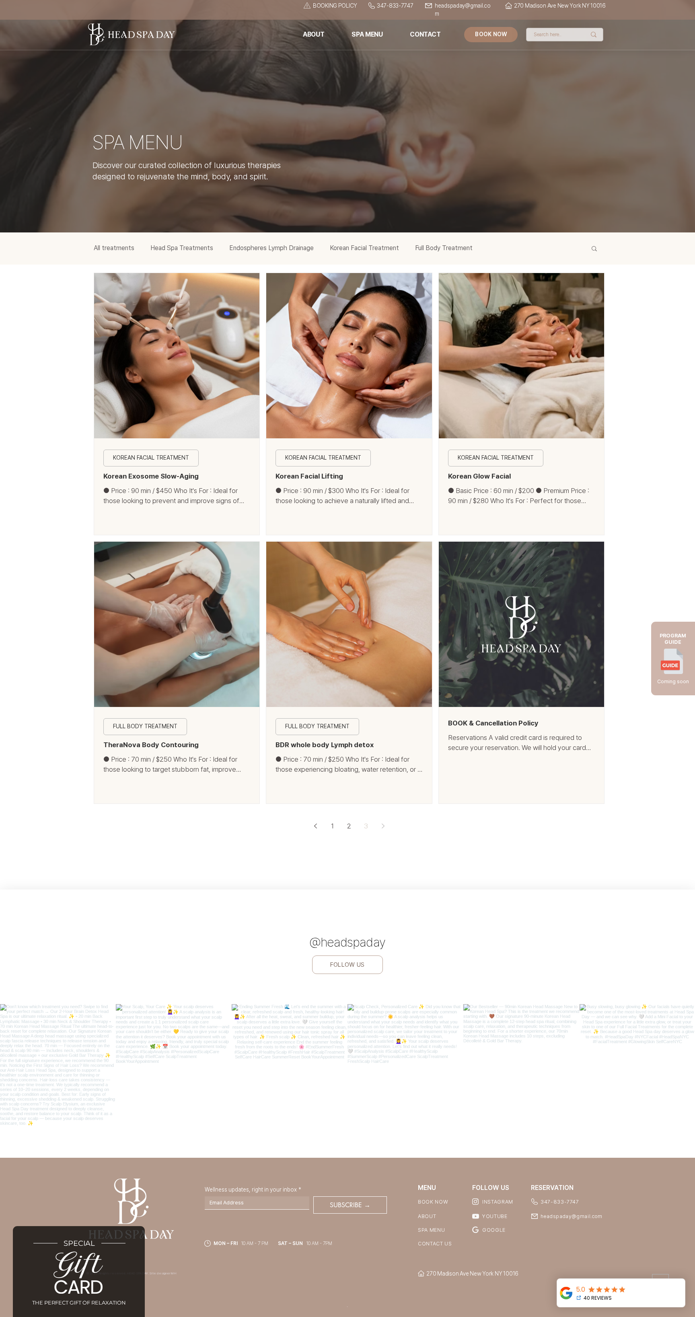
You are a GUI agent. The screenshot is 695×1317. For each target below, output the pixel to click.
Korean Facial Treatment (364, 248)
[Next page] (383, 826)
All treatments (114, 248)
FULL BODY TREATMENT (145, 726)
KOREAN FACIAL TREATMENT (151, 457)
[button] (594, 249)
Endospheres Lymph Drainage (271, 248)
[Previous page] (315, 826)
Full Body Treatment (444, 248)
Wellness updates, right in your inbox (253, 1189)
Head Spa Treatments (181, 248)
